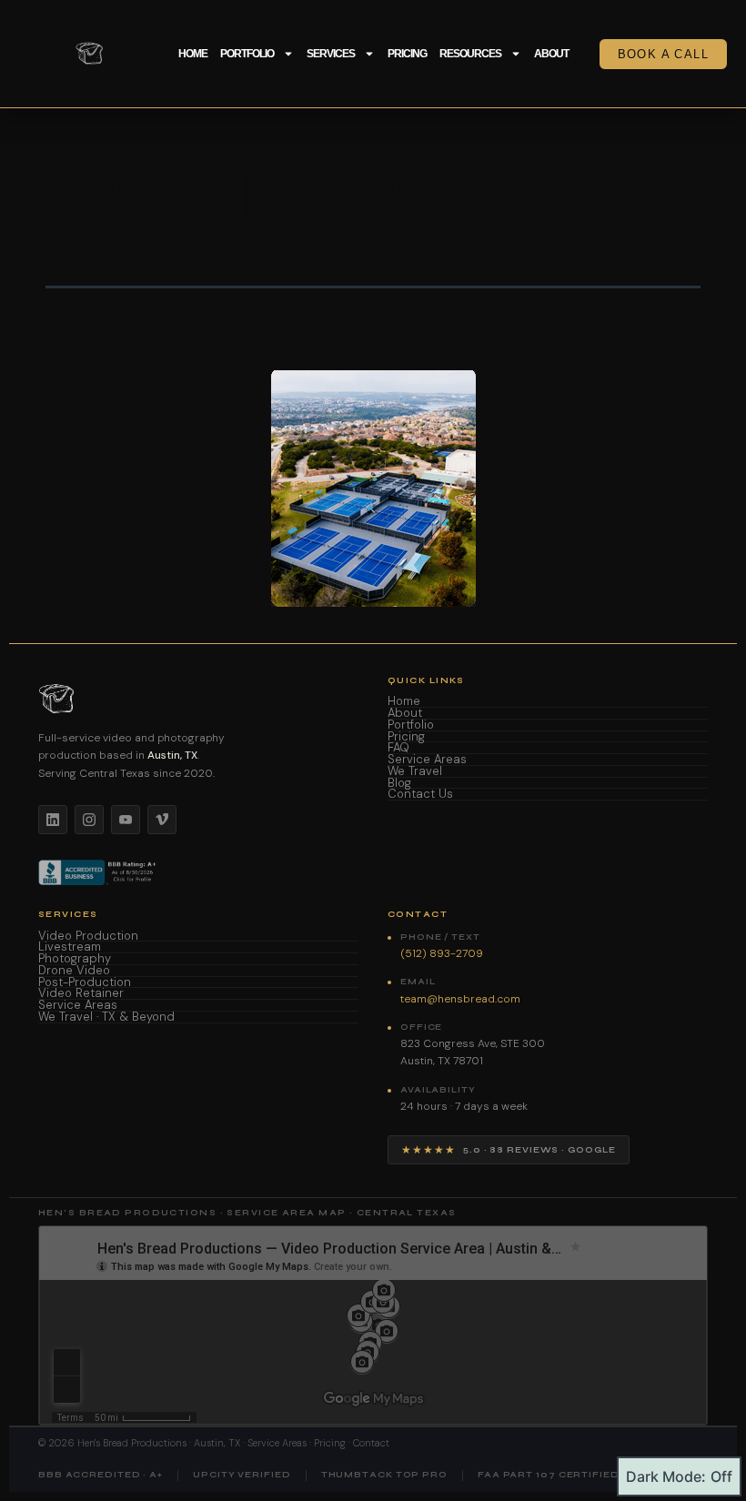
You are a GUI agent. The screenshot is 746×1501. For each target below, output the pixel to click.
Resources (470, 53)
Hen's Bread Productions (131, 1442)
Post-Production (84, 983)
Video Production (88, 936)
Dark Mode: (666, 1476)
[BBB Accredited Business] (98, 872)
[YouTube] (125, 819)
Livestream (69, 947)
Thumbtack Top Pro (384, 1475)
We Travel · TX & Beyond (106, 1017)
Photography (74, 959)
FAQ (398, 748)
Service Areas (427, 760)
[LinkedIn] (52, 819)
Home (192, 53)
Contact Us (420, 795)
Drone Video (74, 971)
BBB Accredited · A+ (100, 1475)
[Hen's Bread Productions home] (198, 698)
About (551, 53)
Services (331, 53)
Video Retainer (81, 994)
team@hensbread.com (460, 999)
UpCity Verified (242, 1475)
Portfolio (247, 53)
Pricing (407, 53)
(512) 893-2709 (441, 953)
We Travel (415, 772)
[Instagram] (89, 819)
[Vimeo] (161, 819)
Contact (371, 1442)
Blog (399, 784)
